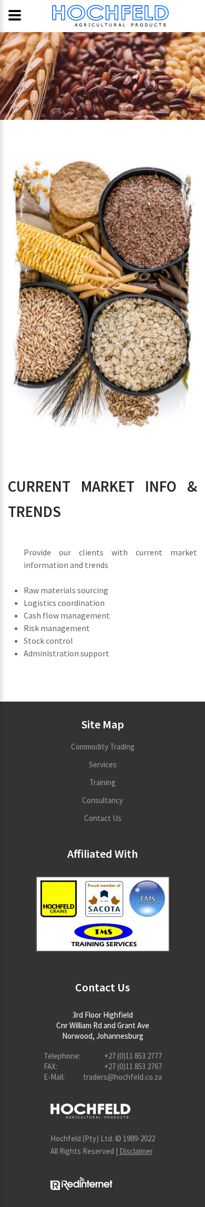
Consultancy (102, 800)
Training (102, 782)
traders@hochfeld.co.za (122, 1077)
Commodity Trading (103, 747)
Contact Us (102, 818)
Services (103, 764)
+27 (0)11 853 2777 (133, 1056)
